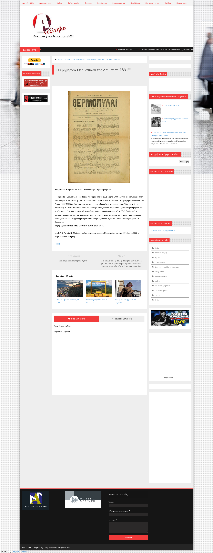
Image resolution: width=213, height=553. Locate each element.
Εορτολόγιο (168, 377)
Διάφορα (88, 3)
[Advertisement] (170, 437)
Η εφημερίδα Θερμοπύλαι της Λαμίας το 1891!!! (104, 59)
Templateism (49, 547)
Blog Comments (78, 318)
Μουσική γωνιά (118, 3)
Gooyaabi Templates (20, 551)
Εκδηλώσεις (102, 3)
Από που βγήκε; (161, 252)
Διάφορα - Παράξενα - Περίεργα (167, 267)
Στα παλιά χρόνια (152, 3)
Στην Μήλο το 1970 (171, 105)
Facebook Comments (122, 318)
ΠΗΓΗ (57, 244)
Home (60, 59)
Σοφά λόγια (135, 3)
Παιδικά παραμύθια (162, 285)
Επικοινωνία (181, 3)
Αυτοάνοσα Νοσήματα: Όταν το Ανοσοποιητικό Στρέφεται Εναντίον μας (158, 49)
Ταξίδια (168, 3)
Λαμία (67, 59)
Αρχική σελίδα (28, 3)
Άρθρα (157, 248)
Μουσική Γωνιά (161, 276)
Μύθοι (157, 281)
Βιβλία (59, 3)
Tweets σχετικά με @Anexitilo (163, 230)
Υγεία (157, 299)
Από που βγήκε (45, 3)
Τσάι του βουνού (112, 49)
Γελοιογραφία (73, 3)
